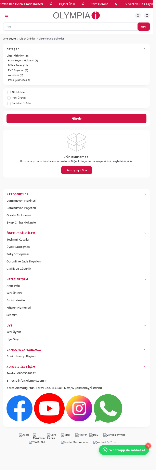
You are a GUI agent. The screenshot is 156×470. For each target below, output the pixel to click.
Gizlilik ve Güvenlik (18, 269)
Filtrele (77, 118)
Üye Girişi (12, 339)
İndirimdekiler (15, 300)
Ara (143, 26)
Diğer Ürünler (27, 38)
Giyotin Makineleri (18, 215)
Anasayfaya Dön (76, 170)
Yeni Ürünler (14, 293)
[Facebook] (19, 408)
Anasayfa (13, 286)
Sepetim (11, 315)
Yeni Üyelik (13, 332)
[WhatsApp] (108, 408)
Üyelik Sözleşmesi (18, 247)
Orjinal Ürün (67, 4)
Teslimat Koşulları (18, 239)
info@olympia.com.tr (32, 380)
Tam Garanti (99, 4)
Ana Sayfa (9, 38)
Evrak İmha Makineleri (21, 222)
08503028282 (26, 373)
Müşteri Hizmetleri (18, 307)
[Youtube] (49, 408)
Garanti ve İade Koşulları (23, 261)
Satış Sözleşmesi (17, 254)
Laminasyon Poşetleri (21, 208)
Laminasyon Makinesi (21, 200)
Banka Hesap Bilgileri (21, 356)
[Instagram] (79, 408)
